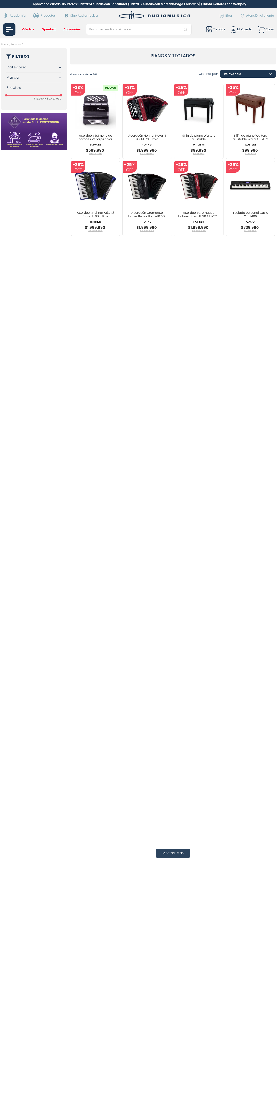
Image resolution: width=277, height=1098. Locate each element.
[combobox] (138, 29)
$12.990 (39, 98)
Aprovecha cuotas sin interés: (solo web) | (139, 4)
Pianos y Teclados (11, 44)
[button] (33, 68)
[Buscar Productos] (186, 29)
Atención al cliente (260, 15)
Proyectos (48, 15)
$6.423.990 (52, 98)
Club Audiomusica (84, 15)
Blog (228, 15)
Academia (18, 15)
